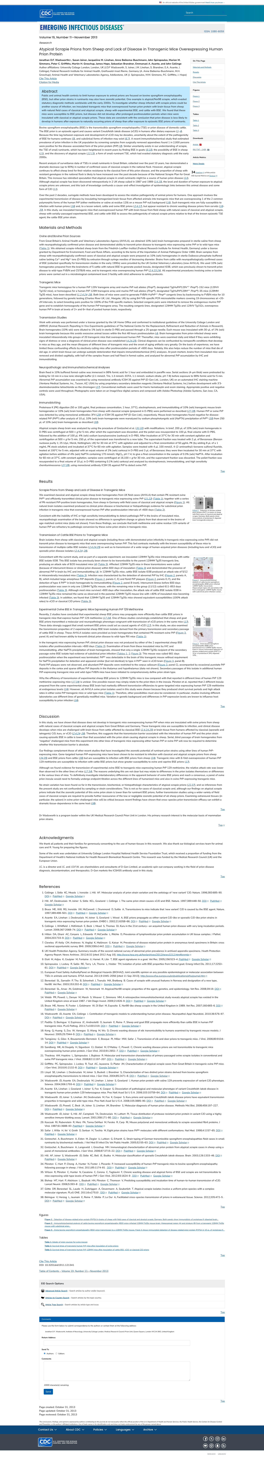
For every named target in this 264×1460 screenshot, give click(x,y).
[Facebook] (205, 1438)
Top (223, 471)
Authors (50, 1353)
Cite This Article (199, 82)
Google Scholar (75, 896)
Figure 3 (196, 106)
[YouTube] (205, 1445)
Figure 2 (196, 101)
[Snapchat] (217, 1445)
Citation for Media (49, 82)
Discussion (197, 77)
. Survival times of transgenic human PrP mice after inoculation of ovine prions (81, 1246)
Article (196, 144)
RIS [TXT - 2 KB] (200, 149)
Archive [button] (148, 1429)
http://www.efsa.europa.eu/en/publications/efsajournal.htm (174, 976)
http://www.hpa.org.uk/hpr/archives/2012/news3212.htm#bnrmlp (154, 954)
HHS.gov (211, 1454)
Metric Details (198, 164)
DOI (48, 896)
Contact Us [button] (46, 1429)
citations (200, 172)
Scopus (213, 176)
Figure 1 (196, 96)
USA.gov (222, 1454)
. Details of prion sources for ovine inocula (66, 1242)
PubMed (58, 896)
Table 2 (196, 125)
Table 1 (196, 120)
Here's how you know (214, 3)
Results (196, 72)
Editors (61, 1353)
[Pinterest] (211, 1445)
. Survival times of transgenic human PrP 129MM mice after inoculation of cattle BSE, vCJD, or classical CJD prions (97, 1249)
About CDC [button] (73, 1429)
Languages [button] (123, 1429)
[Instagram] (217, 1438)
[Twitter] (211, 1438)
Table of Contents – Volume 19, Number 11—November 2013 (73, 1271)
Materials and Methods (202, 67)
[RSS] (223, 1445)
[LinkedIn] (223, 1438)
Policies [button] (98, 1429)
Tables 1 (122, 653)
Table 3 (196, 130)
